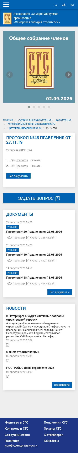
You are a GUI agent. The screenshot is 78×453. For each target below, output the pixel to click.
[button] (29, 107)
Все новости (61, 385)
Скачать (36, 160)
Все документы (18, 176)
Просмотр (22, 160)
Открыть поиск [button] (56, 7)
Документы (63, 119)
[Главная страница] (7, 18)
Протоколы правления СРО (24, 128)
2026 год (12, 226)
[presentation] (9, 74)
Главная (8, 119)
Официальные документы (34, 119)
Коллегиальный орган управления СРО (31, 124)
